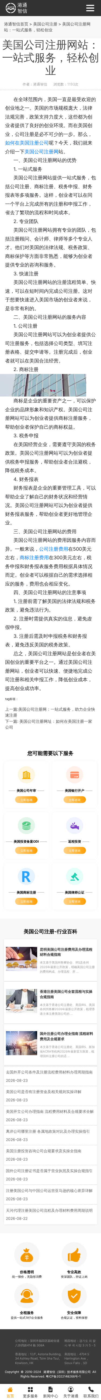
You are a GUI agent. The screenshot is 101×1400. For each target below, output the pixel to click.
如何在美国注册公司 (27, 143)
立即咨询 (26, 800)
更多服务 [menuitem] (30, 1396)
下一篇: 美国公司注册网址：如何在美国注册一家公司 (48, 724)
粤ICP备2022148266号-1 (63, 1376)
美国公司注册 (45, 24)
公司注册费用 (53, 549)
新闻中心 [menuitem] (50, 1396)
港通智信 (22, 8)
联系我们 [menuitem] (91, 1396)
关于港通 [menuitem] (70, 1396)
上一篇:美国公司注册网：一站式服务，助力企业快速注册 (50, 712)
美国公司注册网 (41, 151)
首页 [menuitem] (10, 1396)
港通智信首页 (16, 24)
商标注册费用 (34, 557)
